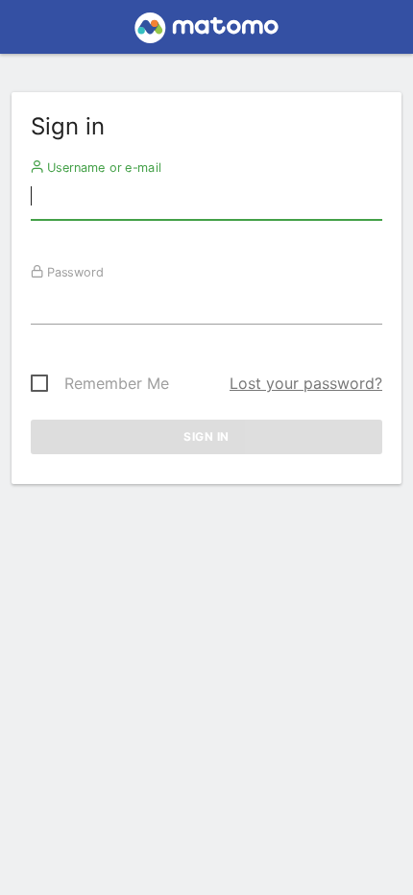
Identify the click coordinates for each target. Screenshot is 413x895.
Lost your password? (306, 383)
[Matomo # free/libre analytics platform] (207, 32)
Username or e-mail (102, 167)
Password (73, 271)
